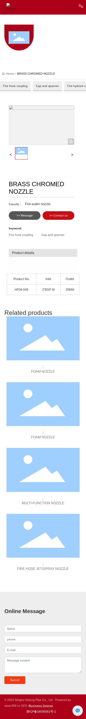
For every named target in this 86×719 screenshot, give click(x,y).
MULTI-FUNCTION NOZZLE (43, 503)
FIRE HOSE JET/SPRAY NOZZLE (43, 569)
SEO (24, 705)
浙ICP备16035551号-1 (41, 711)
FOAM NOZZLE (43, 371)
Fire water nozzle (38, 204)
